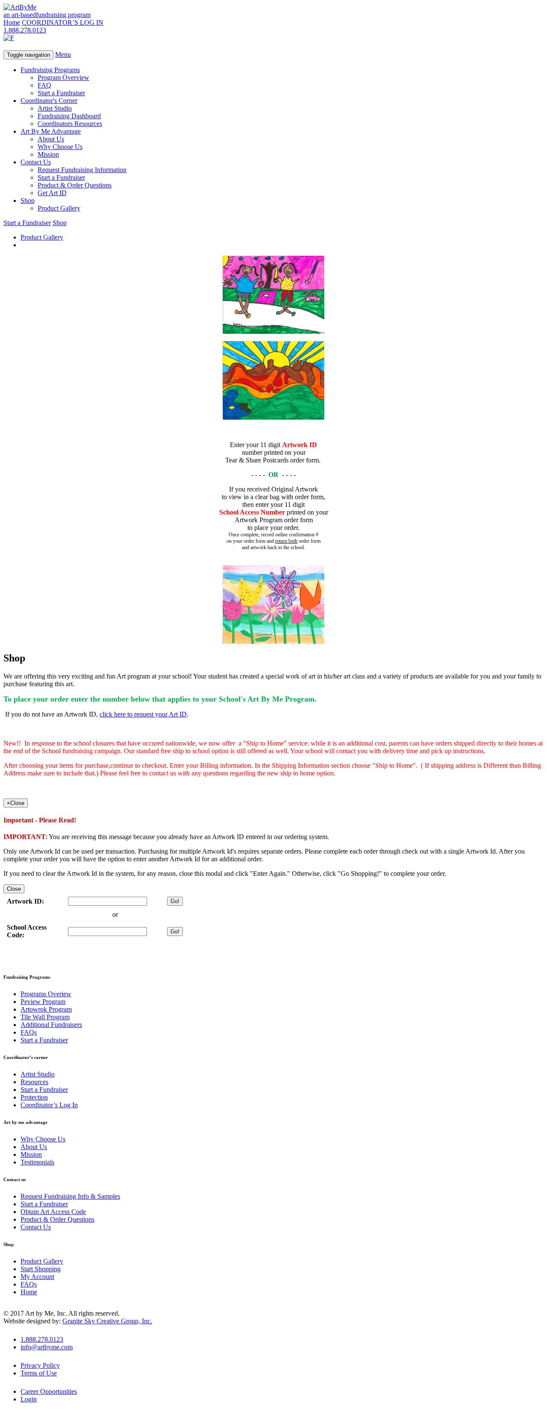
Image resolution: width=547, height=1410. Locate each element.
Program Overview (63, 77)
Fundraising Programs (50, 69)
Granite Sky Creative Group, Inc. (107, 1321)
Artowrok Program (46, 1009)
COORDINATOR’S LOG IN (62, 22)
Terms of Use (39, 1373)
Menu (63, 54)
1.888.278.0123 (24, 30)
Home (11, 22)
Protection (34, 1097)
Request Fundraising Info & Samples (70, 1196)
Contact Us (36, 162)
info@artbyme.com (47, 1347)
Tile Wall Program (45, 1017)
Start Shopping (41, 1269)
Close (14, 889)
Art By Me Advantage (51, 131)
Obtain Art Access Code (53, 1211)
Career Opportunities (49, 1391)
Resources (34, 1081)
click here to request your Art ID (143, 714)
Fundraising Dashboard (69, 116)
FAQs (29, 1032)
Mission (48, 154)
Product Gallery (59, 208)
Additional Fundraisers (51, 1024)
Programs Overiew (46, 994)
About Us (51, 139)
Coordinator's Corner (49, 100)
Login (29, 1399)
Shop (28, 200)
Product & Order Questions (75, 185)
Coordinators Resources (70, 123)
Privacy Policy (40, 1365)
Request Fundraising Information (82, 169)
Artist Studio (55, 108)
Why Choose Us (60, 146)
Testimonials (37, 1162)
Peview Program (43, 1001)
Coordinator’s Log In (49, 1105)
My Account (37, 1276)
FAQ (44, 85)
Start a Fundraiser (61, 93)
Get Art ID (52, 192)
